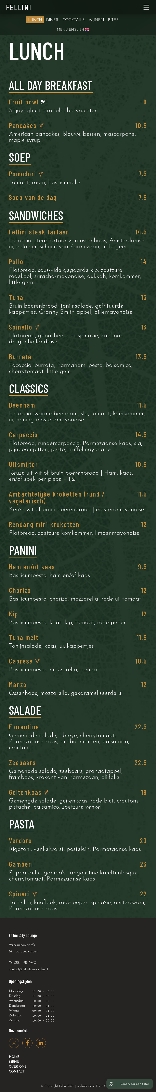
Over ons (17, 1066)
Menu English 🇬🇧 (73, 29)
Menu (14, 1062)
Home (14, 1057)
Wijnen (96, 20)
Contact (17, 1071)
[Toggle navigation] (146, 7)
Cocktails (73, 20)
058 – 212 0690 (25, 963)
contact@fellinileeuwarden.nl (28, 969)
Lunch (35, 20)
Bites (113, 20)
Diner (52, 20)
